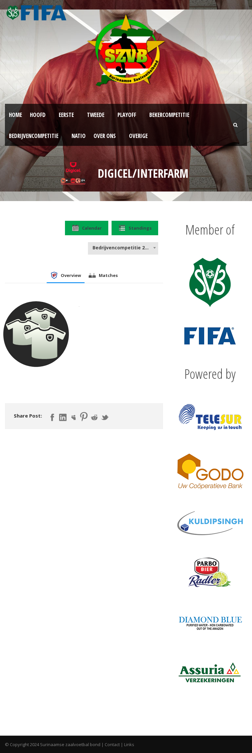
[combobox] (123, 247)
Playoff (126, 115)
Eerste (66, 115)
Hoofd (38, 115)
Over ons (105, 136)
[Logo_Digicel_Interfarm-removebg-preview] (73, 173)
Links (129, 744)
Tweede (95, 115)
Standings (140, 228)
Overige (138, 136)
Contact (112, 744)
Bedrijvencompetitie (33, 136)
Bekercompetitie (169, 115)
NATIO (79, 136)
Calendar (92, 228)
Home (15, 115)
